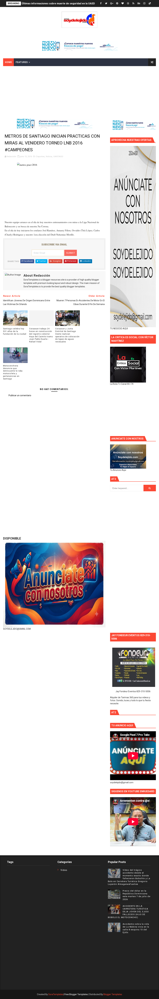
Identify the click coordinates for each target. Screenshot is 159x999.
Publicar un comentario (20, 395)
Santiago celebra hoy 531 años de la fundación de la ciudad (14, 331)
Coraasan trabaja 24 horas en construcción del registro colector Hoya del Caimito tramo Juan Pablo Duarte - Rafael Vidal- (41, 335)
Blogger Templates (112, 994)
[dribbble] (128, 3)
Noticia (49, 156)
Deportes (40, 156)
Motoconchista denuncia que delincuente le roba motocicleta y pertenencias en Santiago (13, 372)
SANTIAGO (58, 156)
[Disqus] (54, 478)
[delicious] (149, 3)
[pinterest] (117, 3)
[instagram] (144, 3)
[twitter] (106, 3)
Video (64, 870)
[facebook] (100, 3)
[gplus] (111, 3)
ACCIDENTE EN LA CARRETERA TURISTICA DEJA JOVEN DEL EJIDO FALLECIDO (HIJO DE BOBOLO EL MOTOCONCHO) (128, 911)
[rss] (133, 3)
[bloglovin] (122, 3)
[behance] (138, 3)
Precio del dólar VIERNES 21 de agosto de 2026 (49, 3)
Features (22, 62)
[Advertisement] (79, 89)
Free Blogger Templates (76, 994)
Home (8, 62)
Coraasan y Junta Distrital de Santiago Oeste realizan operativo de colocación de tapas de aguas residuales (67, 335)
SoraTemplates (56, 994)
